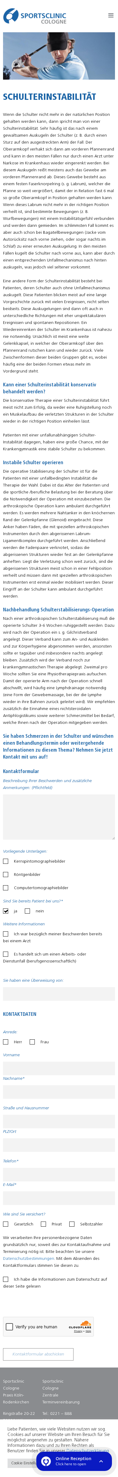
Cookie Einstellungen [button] (28, 1463)
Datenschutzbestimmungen (28, 1259)
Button (110, 16)
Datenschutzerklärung (88, 1451)
